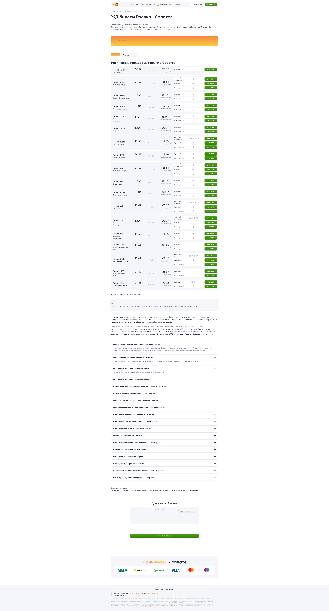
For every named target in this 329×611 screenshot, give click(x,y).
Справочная (176, 4)
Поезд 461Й (118, 206)
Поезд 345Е (118, 259)
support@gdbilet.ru (151, 593)
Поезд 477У (118, 82)
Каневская (167, 490)
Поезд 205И (119, 106)
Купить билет (210, 4)
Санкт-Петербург (155, 490)
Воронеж (144, 490)
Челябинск (193, 490)
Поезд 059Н (119, 220)
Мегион (136, 490)
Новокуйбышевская (180, 490)
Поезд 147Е (118, 116)
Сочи (131, 490)
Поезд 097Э (119, 128)
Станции (163, 4)
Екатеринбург (117, 490)
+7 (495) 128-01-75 (136, 593)
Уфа (200, 490)
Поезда (152, 4)
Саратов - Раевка (133, 294)
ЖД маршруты (138, 4)
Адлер (125, 490)
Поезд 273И (119, 95)
